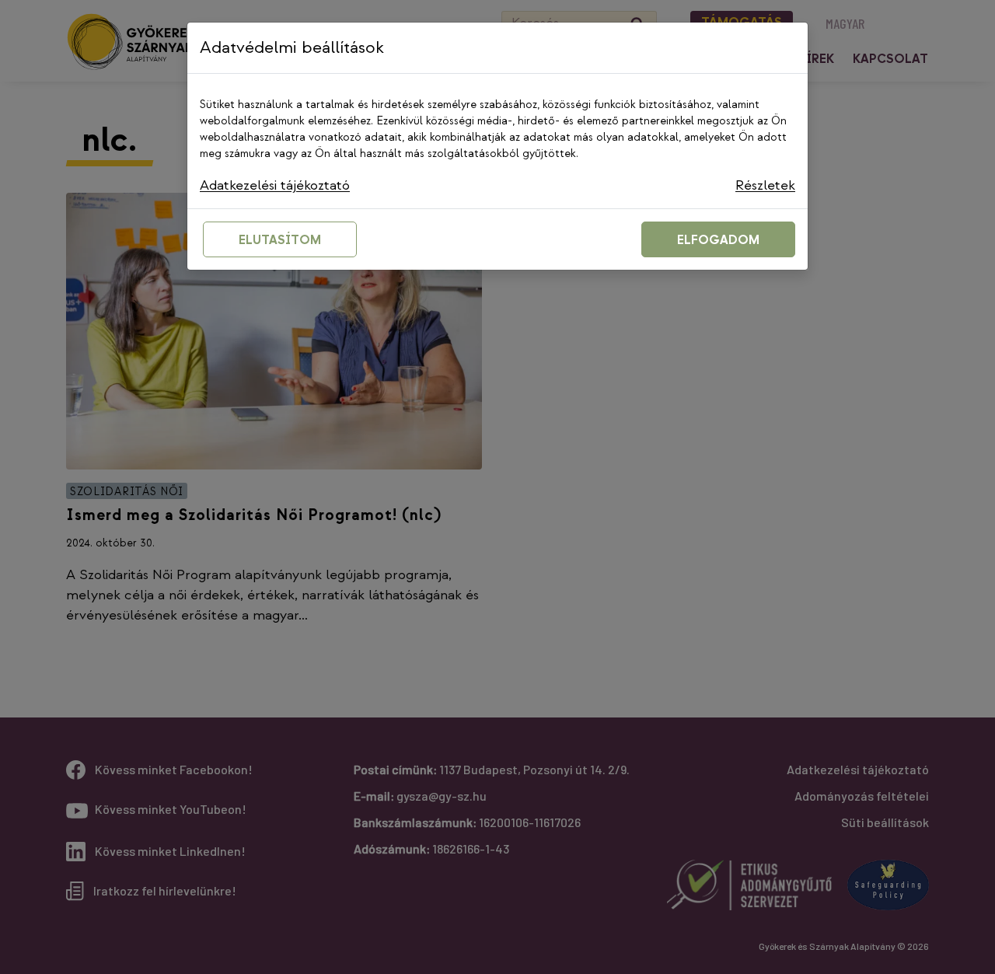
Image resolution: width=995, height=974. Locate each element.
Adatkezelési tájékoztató (275, 185)
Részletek (765, 185)
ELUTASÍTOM (280, 240)
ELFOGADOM (718, 240)
